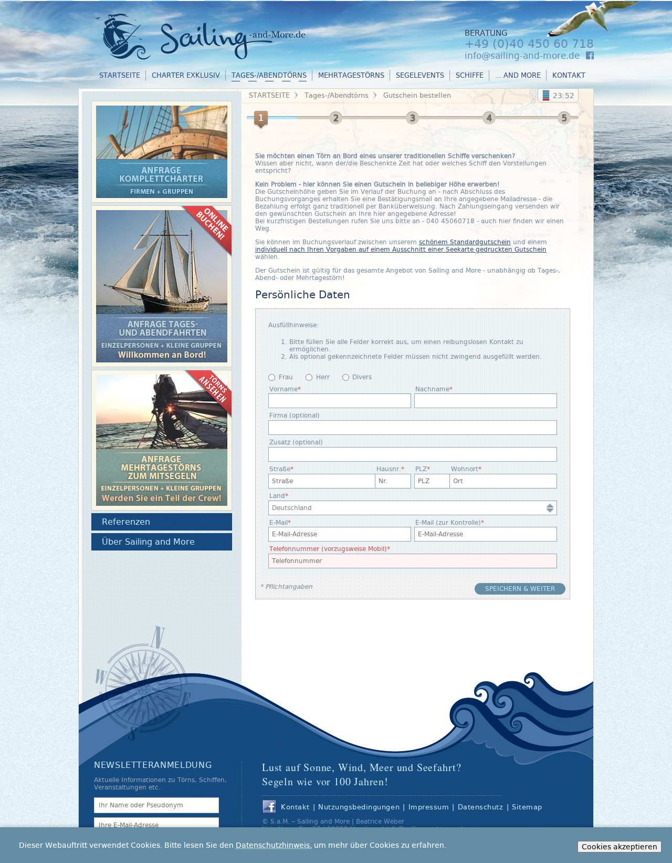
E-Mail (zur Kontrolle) (448, 522)
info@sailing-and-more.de (522, 55)
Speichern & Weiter (520, 588)
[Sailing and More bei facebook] (590, 55)
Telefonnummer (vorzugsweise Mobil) (328, 549)
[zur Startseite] (207, 35)
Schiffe (470, 75)
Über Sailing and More (148, 542)
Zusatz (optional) (296, 442)
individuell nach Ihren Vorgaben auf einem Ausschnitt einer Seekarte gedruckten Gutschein (401, 249)
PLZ (421, 469)
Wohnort (464, 469)
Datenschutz (480, 807)
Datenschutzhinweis (273, 845)
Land (277, 496)
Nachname (432, 389)
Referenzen (126, 522)
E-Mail (278, 522)
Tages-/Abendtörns (269, 75)
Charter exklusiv (186, 75)
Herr (323, 377)
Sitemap (527, 807)
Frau (286, 377)
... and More (518, 75)
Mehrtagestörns (351, 75)
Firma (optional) (294, 415)
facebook (269, 807)
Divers (362, 377)
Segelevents (420, 75)
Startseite (119, 75)
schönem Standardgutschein (465, 242)
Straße (279, 469)
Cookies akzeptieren (619, 847)
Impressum (428, 807)
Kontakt (568, 75)
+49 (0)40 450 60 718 (529, 43)
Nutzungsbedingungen (359, 807)
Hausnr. (388, 469)
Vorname (283, 389)
